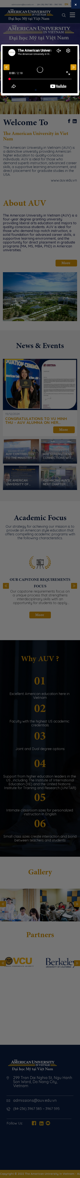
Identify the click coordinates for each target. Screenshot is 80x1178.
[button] (73, 67)
